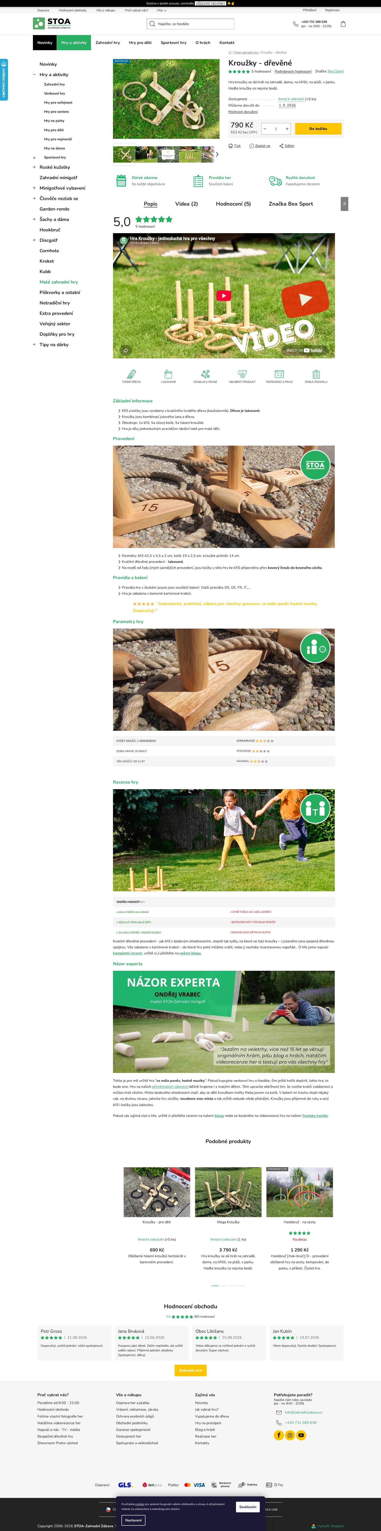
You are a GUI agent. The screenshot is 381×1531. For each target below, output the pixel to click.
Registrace (332, 10)
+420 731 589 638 (300, 1422)
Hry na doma (54, 148)
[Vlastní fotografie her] (224, 496)
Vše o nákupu (105, 10)
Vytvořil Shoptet (330, 1526)
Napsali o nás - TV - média (58, 1429)
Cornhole (49, 251)
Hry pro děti (54, 130)
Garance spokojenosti (133, 1429)
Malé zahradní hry (59, 282)
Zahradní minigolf (58, 178)
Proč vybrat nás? (136, 10)
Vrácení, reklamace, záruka (137, 1409)
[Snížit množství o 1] (265, 128)
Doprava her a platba (132, 1402)
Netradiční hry (55, 303)
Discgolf (49, 240)
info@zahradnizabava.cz (303, 1412)
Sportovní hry (55, 157)
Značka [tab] (291, 203)
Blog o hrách (205, 1429)
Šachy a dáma (54, 219)
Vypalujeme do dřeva (212, 1416)
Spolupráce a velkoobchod (137, 1443)
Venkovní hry (54, 93)
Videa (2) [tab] (186, 203)
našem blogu (190, 953)
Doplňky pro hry (57, 334)
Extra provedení (56, 313)
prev (116, 1225)
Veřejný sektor (55, 324)
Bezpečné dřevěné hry (55, 1436)
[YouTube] (301, 1435)
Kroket (47, 261)
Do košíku (318, 128)
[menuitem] (45, 42)
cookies (139, 1504)
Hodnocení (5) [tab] (233, 203)
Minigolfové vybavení (62, 188)
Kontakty (202, 1443)
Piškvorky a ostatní (60, 292)
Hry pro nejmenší (58, 139)
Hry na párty (54, 120)
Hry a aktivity (54, 74)
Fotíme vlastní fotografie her (60, 1416)
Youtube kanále (315, 1115)
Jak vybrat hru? (206, 1409)
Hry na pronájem (208, 1423)
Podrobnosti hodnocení (293, 71)
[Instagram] (290, 1435)
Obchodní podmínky (132, 1423)
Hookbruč (50, 230)
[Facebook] (279, 1435)
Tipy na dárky (54, 345)
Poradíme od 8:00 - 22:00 (58, 1402)
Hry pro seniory (56, 111)
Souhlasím (247, 1507)
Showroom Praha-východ (57, 1443)
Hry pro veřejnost (58, 102)
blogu (219, 1115)
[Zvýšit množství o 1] (287, 128)
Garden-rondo (54, 209)
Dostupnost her (128, 1436)
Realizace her (205, 1436)
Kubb (45, 271)
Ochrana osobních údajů (135, 1416)
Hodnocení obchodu (73, 10)
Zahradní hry (54, 84)
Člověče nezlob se (59, 198)
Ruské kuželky (55, 167)
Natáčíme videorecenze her (59, 1423)
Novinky (48, 64)
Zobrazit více (190, 1370)
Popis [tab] (150, 203)
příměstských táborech (170, 1086)
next (340, 1225)
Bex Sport (336, 71)
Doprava (43, 10)
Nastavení (133, 1520)
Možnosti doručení (243, 111)
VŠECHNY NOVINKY (210, 3)
